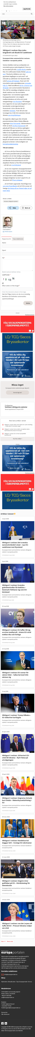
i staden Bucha (21, 69)
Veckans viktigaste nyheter (11, 201)
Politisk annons (29, 315)
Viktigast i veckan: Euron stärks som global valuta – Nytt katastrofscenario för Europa (17, 429)
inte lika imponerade (18, 126)
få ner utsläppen (17, 180)
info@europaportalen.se (10, 974)
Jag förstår (26, 9)
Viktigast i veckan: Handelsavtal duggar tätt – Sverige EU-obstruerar (17, 841)
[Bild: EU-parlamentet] (17, 660)
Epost (4, 250)
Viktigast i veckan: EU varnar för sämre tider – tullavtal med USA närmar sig (15, 674)
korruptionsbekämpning (10, 144)
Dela (14, 208)
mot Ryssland (17, 101)
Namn (4, 243)
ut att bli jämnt (16, 165)
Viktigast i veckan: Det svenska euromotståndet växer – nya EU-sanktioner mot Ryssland (15, 544)
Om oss (30, 981)
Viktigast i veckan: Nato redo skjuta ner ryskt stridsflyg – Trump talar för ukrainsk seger (18, 425)
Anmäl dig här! (17, 392)
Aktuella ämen (12, 981)
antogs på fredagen (13, 81)
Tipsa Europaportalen (22, 981)
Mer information (8, 6)
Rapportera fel (6, 239)
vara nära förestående (10, 186)
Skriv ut (27, 208)
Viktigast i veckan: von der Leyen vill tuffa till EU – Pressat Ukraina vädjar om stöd (17, 925)
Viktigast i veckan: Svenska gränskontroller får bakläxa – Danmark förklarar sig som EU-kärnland (14, 588)
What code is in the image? (10, 286)
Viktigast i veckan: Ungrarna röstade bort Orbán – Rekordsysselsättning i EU (17, 800)
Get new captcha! (3, 283)
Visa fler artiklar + (17, 439)
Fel (3, 258)
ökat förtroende (15, 123)
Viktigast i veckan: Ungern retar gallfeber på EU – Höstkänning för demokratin (16, 883)
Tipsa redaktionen (18, 239)
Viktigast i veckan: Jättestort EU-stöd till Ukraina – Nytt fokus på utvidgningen (15, 757)
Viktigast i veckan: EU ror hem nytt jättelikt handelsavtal (15, 434)
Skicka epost (8, 231)
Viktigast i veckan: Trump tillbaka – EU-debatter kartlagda (16, 716)
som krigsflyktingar (14, 115)
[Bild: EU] (17, 530)
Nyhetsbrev (4, 981)
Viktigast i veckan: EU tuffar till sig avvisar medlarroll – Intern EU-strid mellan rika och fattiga (16, 632)
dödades (12, 111)
